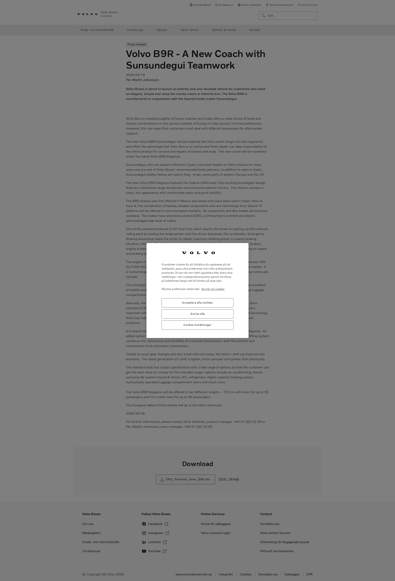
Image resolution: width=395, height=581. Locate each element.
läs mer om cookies (212, 289)
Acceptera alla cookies (197, 302)
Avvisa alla (197, 314)
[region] (197, 290)
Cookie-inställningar (197, 325)
